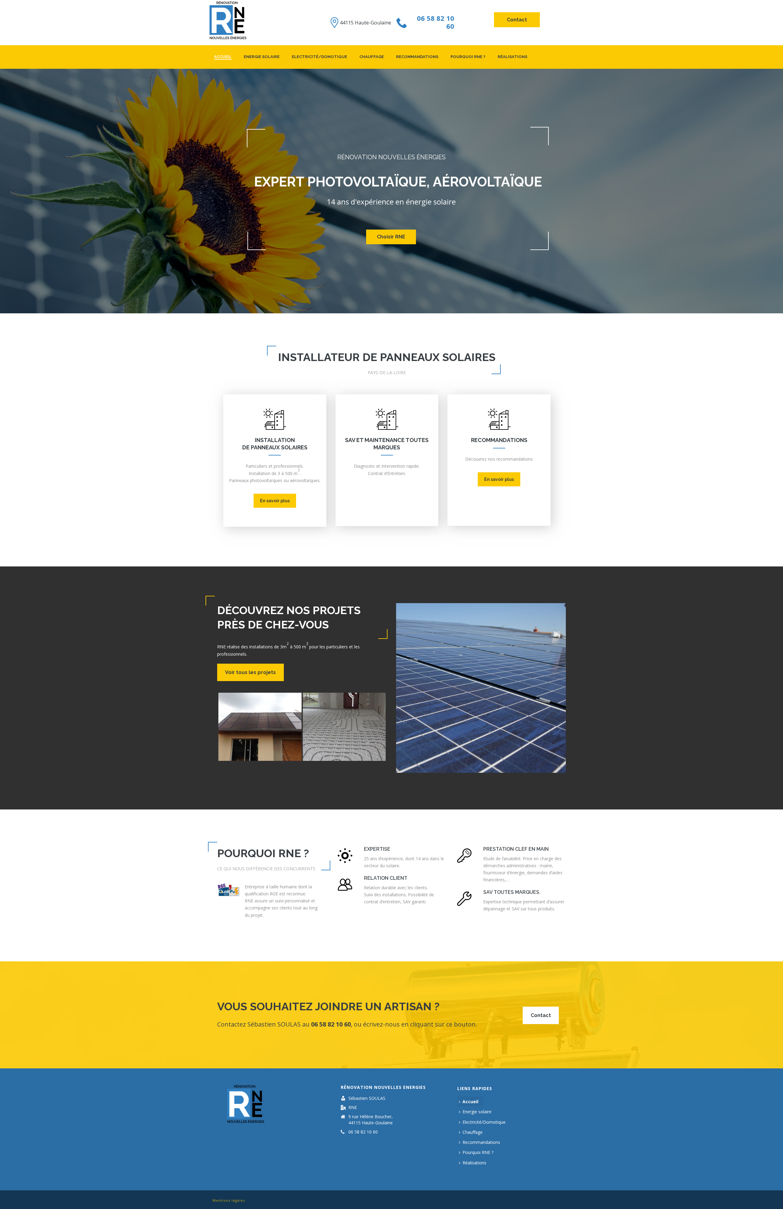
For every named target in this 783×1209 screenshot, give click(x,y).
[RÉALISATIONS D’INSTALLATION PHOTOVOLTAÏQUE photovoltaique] (481, 688)
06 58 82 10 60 (435, 22)
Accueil (223, 56)
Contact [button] (517, 20)
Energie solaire (262, 56)
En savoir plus (275, 500)
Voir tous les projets (250, 672)
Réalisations (512, 56)
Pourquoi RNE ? (468, 56)
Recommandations (417, 56)
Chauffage (371, 56)
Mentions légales (229, 1200)
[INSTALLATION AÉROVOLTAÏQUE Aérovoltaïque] (260, 727)
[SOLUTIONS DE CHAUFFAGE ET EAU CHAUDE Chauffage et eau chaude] (344, 727)
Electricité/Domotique (319, 56)
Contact (541, 1015)
